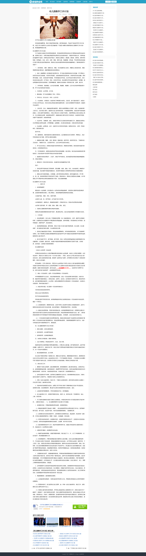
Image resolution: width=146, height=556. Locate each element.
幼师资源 (72, 1)
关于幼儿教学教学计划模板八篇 (44, 548)
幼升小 (91, 1)
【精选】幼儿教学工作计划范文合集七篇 (70, 533)
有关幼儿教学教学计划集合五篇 (41, 533)
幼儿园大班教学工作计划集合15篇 (101, 18)
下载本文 (70, 14)
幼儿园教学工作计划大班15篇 (41, 545)
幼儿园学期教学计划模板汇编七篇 (42, 536)
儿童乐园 (85, 1)
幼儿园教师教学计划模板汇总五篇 (68, 540)
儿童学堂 (65, 1)
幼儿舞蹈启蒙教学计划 (98, 13)
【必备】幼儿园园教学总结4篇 (100, 65)
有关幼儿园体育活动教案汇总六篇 (101, 72)
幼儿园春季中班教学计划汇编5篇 (68, 538)
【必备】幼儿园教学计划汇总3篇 (101, 49)
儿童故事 (78, 1)
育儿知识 (52, 1)
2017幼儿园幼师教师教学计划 (100, 10)
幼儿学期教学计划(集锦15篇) (41, 542)
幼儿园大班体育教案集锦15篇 (100, 60)
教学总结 (95, 92)
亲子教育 (59, 1)
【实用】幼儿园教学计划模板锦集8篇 (43, 538)
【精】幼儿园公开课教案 (99, 77)
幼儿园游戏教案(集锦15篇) (99, 82)
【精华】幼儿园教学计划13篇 (67, 542)
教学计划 (49, 8)
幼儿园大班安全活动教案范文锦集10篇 (102, 75)
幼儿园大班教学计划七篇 (99, 62)
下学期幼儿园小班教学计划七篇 (78, 548)
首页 (47, 1)
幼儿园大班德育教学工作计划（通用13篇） (103, 52)
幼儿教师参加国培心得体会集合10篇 (102, 67)
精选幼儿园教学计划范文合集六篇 (68, 536)
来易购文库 (71, 554)
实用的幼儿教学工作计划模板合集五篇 (43, 540)
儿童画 (94, 96)
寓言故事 (95, 84)
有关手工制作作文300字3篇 (100, 70)
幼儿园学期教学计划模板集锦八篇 (101, 15)
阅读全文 (64, 14)
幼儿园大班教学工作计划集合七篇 (68, 545)
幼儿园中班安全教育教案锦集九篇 (101, 79)
